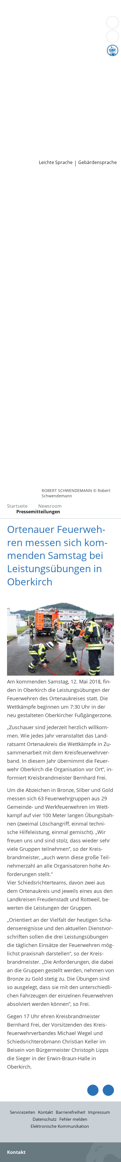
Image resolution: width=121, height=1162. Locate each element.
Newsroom (13, 147)
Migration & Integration (50, 18)
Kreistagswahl (20, 111)
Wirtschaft (69, 25)
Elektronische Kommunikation (60, 1126)
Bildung (94, 61)
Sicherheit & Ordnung (29, 25)
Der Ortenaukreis (24, 53)
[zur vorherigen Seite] (92, 1090)
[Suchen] (112, 36)
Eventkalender (60, 125)
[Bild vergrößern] (60, 636)
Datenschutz (45, 1119)
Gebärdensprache (97, 162)
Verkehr (95, 10)
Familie (12, 18)
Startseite (17, 506)
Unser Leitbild (20, 139)
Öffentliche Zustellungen (80, 154)
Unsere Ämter (16, 39)
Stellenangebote (23, 125)
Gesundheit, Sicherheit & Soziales (43, 61)
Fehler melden (73, 1119)
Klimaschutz (94, 68)
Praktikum (38, 132)
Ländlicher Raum (58, 68)
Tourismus (17, 75)
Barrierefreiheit (70, 1112)
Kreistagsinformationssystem (38, 103)
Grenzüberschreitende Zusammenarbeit (51, 89)
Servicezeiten (22, 1112)
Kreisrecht (87, 103)
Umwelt (13, 32)
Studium (14, 132)
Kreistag (9, 96)
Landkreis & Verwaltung (28, 46)
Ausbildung (92, 125)
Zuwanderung (20, 68)
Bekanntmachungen (55, 75)
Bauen (11, 10)
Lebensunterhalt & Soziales (53, 10)
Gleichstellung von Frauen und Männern (51, 82)
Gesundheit (96, 25)
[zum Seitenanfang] (108, 1090)
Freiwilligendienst (72, 132)
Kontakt (45, 1112)
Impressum (99, 1112)
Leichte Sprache (56, 162)
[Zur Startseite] (20, 181)
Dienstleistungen (20, 3)
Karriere (9, 118)
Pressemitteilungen (27, 154)
